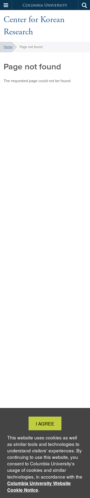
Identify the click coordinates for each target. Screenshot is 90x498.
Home (8, 46)
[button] (6, 5)
